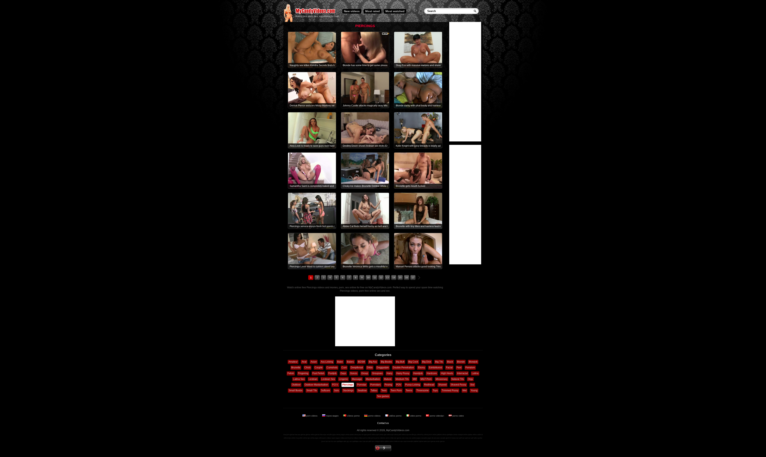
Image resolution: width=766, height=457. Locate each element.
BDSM (361, 361)
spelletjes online (451, 434)
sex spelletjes (338, 441)
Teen (384, 390)
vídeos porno (353, 416)
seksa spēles (384, 441)
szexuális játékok (413, 441)
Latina (475, 373)
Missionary (441, 379)
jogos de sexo (432, 438)
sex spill (459, 438)
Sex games (383, 396)
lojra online (291, 438)
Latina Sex (299, 379)
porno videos (374, 416)
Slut (472, 384)
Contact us (383, 423)
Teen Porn (396, 390)
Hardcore (432, 373)
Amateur (293, 361)
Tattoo (374, 390)
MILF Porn (426, 379)
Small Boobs (295, 390)
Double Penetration (403, 367)
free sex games (300, 434)
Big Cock (413, 361)
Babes (350, 361)
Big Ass (373, 361)
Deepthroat (357, 367)
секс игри (403, 441)
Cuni (344, 367)
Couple (319, 367)
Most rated (372, 11)
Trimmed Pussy (450, 390)
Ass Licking (327, 361)
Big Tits (439, 361)
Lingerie (343, 379)
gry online (417, 434)
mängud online (462, 434)
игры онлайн (327, 434)
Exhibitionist (435, 367)
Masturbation (373, 379)
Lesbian (313, 379)
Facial (449, 367)
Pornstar (361, 384)
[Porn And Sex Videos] (315, 14)
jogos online (336, 434)
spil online (394, 434)
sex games (397, 438)
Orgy (470, 379)
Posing (388, 384)
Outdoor (296, 384)
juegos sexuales (421, 438)
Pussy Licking (412, 384)
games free (319, 434)
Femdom (470, 367)
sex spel (465, 438)
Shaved (442, 384)
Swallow (362, 390)
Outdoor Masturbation (316, 384)
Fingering (303, 373)
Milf (415, 379)
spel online (387, 434)
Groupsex (377, 373)
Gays (343, 373)
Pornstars (375, 384)
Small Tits (311, 390)
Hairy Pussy (402, 373)
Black (450, 361)
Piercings (347, 384)
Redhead (429, 384)
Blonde (461, 361)
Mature (388, 379)
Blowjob (473, 361)
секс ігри (362, 441)
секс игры (405, 438)
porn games (431, 441)
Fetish (290, 373)
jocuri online (432, 434)
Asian (314, 361)
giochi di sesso (451, 438)
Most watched (395, 11)
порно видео (332, 416)
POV (398, 384)
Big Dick (426, 361)
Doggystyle (383, 367)
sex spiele (412, 438)
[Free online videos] (288, 21)
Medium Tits (402, 379)
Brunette (295, 367)
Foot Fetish (318, 373)
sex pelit (368, 441)
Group (364, 373)
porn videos (312, 416)
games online (310, 434)
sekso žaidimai (394, 441)
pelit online (402, 434)
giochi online (371, 434)
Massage (357, 379)
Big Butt (400, 361)
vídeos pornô (344, 438)
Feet (459, 367)
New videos (352, 11)
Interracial (462, 373)
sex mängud (376, 441)
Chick (307, 367)
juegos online (345, 434)
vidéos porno (395, 416)
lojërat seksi (423, 441)
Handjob (418, 373)
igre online (310, 438)
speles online (472, 434)
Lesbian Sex (328, 379)
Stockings (348, 390)
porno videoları (437, 416)
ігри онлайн (410, 434)
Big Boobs (386, 361)
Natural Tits (457, 379)
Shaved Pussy (458, 384)
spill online (379, 434)
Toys (435, 390)
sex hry (330, 441)
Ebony (421, 367)
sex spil (470, 438)
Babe (340, 361)
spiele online (354, 434)
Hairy (389, 373)
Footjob (332, 373)
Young (474, 390)
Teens (409, 390)
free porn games (288, 434)
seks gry (346, 441)
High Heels (447, 373)
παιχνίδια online (301, 438)
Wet (464, 390)
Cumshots (332, 367)
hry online (424, 434)
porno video (458, 416)
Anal (304, 361)
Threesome (422, 390)
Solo (336, 390)
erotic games (440, 441)
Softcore (325, 390)
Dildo (370, 367)
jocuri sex (324, 441)
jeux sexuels (441, 438)
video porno (415, 416)
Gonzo (353, 373)
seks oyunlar (478, 438)
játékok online (441, 434)
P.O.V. (335, 384)
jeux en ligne (362, 434)
